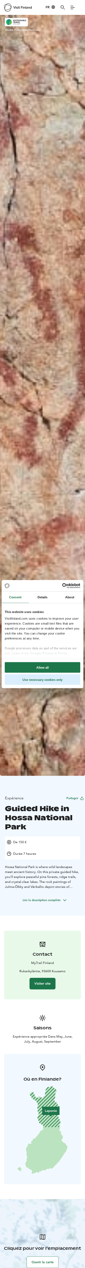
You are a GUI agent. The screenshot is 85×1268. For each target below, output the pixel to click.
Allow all (42, 667)
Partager (72, 798)
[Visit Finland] (18, 7)
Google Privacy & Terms (48, 653)
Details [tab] (43, 597)
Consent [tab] (15, 597)
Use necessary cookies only (42, 679)
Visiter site (42, 983)
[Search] (63, 7)
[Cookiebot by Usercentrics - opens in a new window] (62, 585)
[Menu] (72, 7)
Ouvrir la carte (43, 1262)
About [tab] (69, 597)
